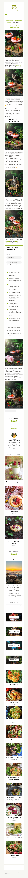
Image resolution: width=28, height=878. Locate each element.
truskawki (18, 65)
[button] (6, 15)
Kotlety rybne (14, 702)
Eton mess (7, 241)
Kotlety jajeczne (14, 684)
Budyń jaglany (14, 511)
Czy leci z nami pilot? (14, 428)
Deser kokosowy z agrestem (14, 482)
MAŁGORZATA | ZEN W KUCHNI (14, 440)
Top (22, 875)
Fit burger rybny (14, 855)
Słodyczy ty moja (14, 426)
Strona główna (10, 20)
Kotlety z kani (14, 739)
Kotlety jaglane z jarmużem (14, 837)
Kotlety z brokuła (14, 721)
